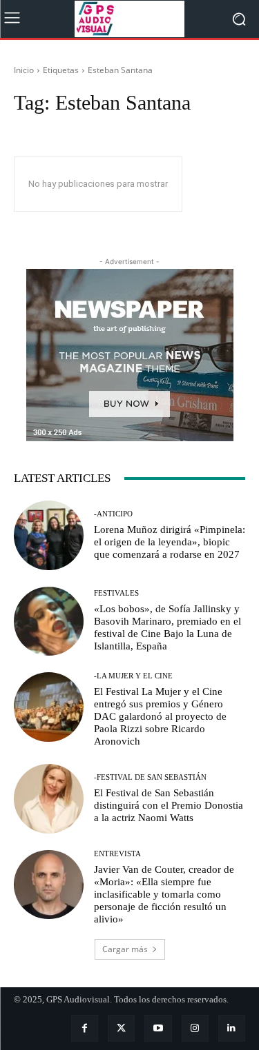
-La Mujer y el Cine (133, 676)
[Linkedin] (231, 1028)
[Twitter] (121, 1028)
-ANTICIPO (113, 514)
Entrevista (117, 854)
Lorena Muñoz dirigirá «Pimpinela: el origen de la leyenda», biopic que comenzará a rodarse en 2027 (169, 542)
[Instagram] (195, 1028)
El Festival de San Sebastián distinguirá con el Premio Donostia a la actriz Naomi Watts (168, 805)
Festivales (116, 593)
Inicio (24, 70)
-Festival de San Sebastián (150, 777)
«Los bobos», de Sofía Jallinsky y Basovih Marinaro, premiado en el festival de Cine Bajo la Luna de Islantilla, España (167, 627)
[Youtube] (157, 1028)
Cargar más (125, 949)
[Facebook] (84, 1028)
